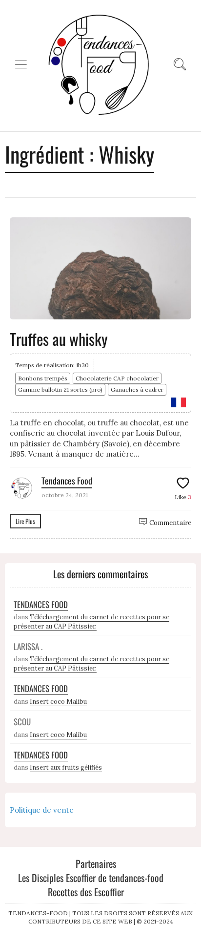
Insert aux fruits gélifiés (66, 767)
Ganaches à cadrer (137, 389)
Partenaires (96, 863)
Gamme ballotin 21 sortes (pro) (60, 389)
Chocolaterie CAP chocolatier (117, 378)
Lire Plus (25, 521)
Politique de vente (42, 810)
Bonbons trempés (42, 378)
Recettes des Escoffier (86, 891)
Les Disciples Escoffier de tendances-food (90, 877)
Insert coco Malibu (58, 701)
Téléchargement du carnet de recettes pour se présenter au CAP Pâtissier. (91, 621)
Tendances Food (66, 480)
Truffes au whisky (59, 338)
